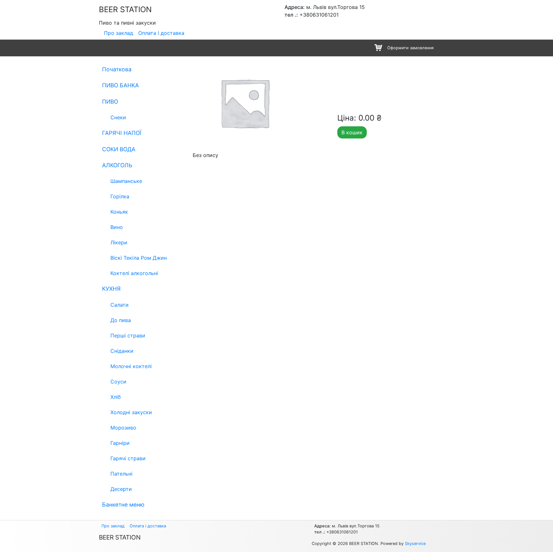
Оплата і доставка (161, 33)
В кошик (352, 132)
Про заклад (118, 33)
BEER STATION (125, 9)
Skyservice (415, 543)
